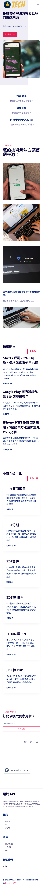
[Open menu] (38, 4)
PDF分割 (12, 525)
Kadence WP (10, 883)
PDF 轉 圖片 (15, 597)
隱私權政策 (9, 844)
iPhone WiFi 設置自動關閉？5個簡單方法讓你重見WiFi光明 (21, 427)
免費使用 (10, 509)
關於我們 (8, 821)
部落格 (7, 828)
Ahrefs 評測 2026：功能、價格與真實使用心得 (20, 361)
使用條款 (8, 847)
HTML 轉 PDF (16, 634)
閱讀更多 (7, 384)
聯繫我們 (6, 866)
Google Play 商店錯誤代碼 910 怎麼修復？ (20, 394)
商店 (6, 825)
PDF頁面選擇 (15, 489)
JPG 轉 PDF (14, 670)
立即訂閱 (21, 729)
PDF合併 (12, 561)
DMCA (7, 850)
